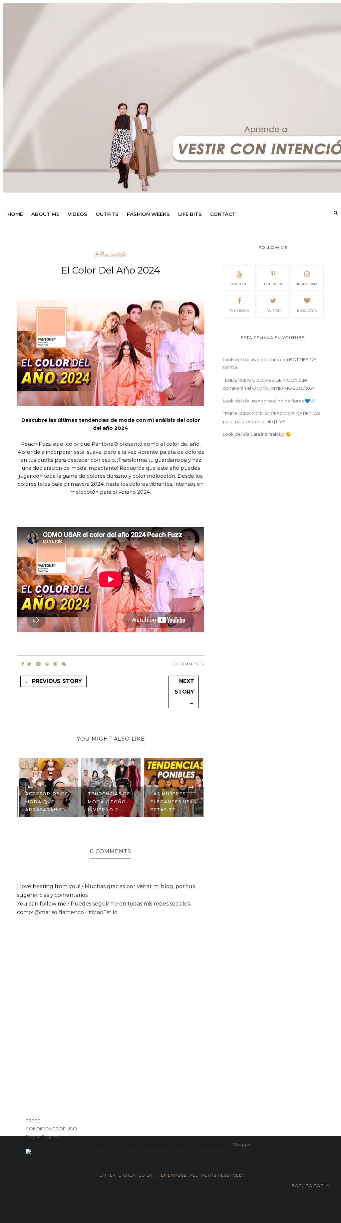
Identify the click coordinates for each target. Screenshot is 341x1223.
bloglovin (307, 310)
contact (223, 214)
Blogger (242, 1144)
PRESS (33, 1120)
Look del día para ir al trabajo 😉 (257, 434)
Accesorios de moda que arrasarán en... (48, 801)
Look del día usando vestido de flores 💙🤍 (269, 400)
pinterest (273, 284)
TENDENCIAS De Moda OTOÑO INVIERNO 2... (109, 801)
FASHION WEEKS (148, 214)
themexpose (171, 1175)
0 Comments (188, 663)
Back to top (308, 1185)
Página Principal (43, 1136)
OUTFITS (107, 214)
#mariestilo (111, 255)
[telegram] (38, 664)
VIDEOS (77, 214)
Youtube (239, 284)
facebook (239, 310)
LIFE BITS (190, 214)
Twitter (273, 310)
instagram (307, 284)
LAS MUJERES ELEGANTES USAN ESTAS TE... (174, 801)
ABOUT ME (45, 214)
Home (15, 214)
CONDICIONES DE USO (51, 1128)
